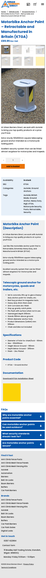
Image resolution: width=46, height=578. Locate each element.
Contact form (8, 545)
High (26, 203)
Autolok (27, 188)
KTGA (31, 203)
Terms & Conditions (8, 567)
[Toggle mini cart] (35, 4)
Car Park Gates (8, 527)
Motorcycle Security (33, 206)
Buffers (4, 487)
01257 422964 (10, 541)
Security (27, 212)
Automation (6, 473)
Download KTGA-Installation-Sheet (18, 378)
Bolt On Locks (7, 480)
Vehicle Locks (14, 12)
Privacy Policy (28, 564)
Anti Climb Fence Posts (11, 459)
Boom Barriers (7, 483)
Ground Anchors (28, 12)
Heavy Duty (36, 201)
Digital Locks (7, 531)
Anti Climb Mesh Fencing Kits (14, 466)
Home (3, 12)
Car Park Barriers (9, 490)
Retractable (35, 209)
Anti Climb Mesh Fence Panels (14, 463)
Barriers (4, 476)
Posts (26, 209)
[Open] (42, 4)
